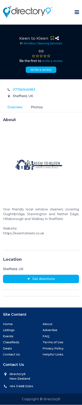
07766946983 (24, 90)
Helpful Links (53, 354)
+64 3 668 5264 (21, 386)
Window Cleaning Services (42, 43)
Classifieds (11, 342)
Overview (14, 107)
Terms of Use (53, 342)
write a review (52, 61)
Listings (9, 330)
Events (8, 336)
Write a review (41, 70)
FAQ (46, 336)
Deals (7, 348)
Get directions (43, 279)
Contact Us (11, 354)
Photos (37, 107)
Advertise (50, 330)
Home (8, 324)
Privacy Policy (53, 348)
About (47, 324)
